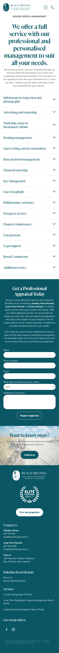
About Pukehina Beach (14, 581)
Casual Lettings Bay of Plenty (17, 594)
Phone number (10, 361)
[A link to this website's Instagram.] (13, 629)
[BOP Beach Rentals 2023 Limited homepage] (22, 7)
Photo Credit (28, 643)
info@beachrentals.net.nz (15, 537)
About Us (7, 577)
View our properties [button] (29, 512)
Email (6, 371)
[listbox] (29, 387)
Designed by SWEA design (30, 641)
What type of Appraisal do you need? (21, 382)
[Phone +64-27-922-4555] (52, 7)
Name (6, 350)
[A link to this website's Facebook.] (6, 629)
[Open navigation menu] (45, 7)
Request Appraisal (29, 415)
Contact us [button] (29, 454)
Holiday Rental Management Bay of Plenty (23, 609)
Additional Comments (14, 393)
